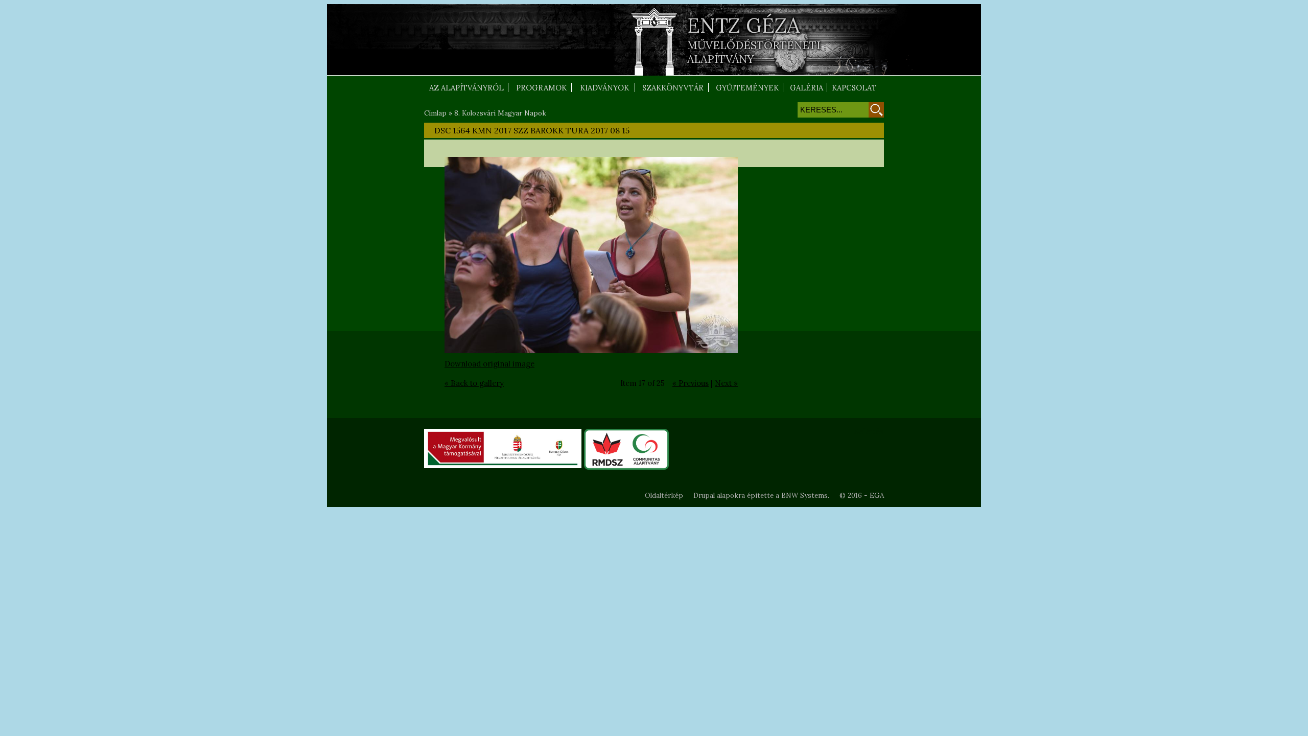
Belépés (869, 431)
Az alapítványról (466, 88)
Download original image (489, 364)
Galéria (806, 88)
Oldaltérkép (664, 495)
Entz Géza (743, 25)
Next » (726, 383)
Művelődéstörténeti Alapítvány (754, 52)
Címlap (435, 113)
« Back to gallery (474, 383)
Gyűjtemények (747, 88)
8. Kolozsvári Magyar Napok (500, 113)
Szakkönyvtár (673, 88)
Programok (541, 88)
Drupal (704, 495)
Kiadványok (604, 88)
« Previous (690, 383)
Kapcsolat (854, 88)
